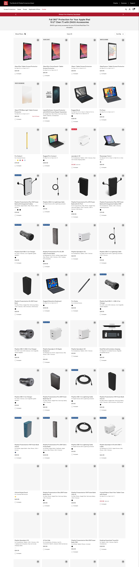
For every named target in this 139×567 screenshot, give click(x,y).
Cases (19, 9)
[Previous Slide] (16, 14)
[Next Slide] (123, 14)
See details (72, 14)
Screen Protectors (9, 9)
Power (25, 9)
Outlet (44, 9)
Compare (18, 73)
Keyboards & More (34, 9)
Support (132, 3)
